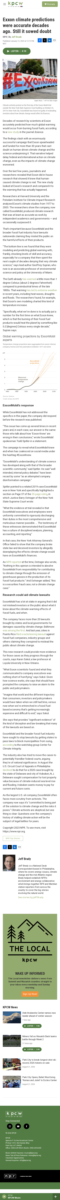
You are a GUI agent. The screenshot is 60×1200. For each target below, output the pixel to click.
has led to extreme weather (42, 290)
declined (7, 770)
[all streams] (56, 1196)
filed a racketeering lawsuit (31, 634)
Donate (51, 4)
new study (13, 132)
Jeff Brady (17, 36)
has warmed (29, 279)
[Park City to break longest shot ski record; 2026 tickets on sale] (12, 1064)
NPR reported (13, 562)
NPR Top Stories (13, 838)
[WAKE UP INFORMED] (30, 940)
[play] (4, 1196)
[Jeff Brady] (9, 863)
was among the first (14, 630)
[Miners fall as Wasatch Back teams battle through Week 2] (12, 1041)
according (8, 744)
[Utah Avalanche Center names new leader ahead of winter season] (12, 1017)
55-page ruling (39, 494)
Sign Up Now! (30, 993)
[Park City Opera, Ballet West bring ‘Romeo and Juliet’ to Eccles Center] (12, 1082)
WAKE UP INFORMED (30, 973)
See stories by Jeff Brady (30, 897)
